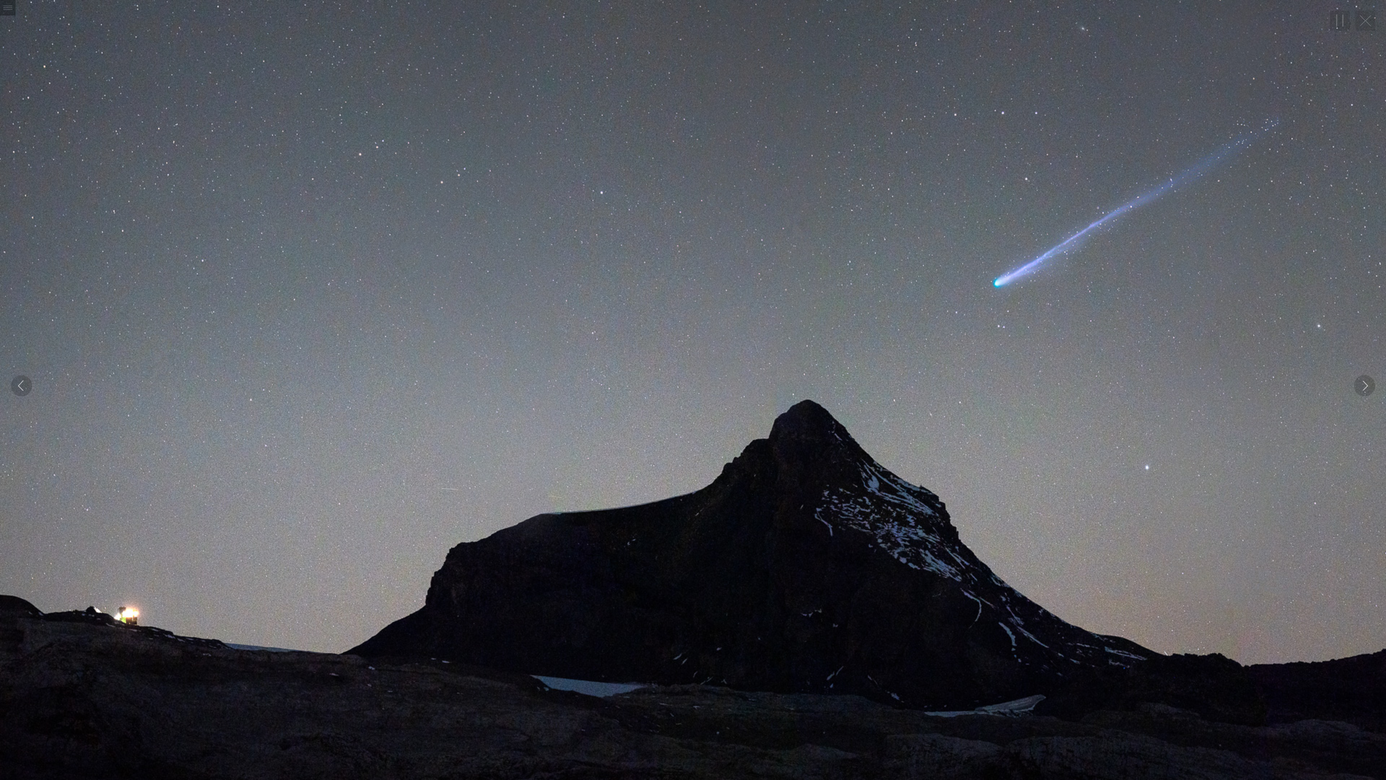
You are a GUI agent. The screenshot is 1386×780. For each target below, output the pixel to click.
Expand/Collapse (8, 8)
